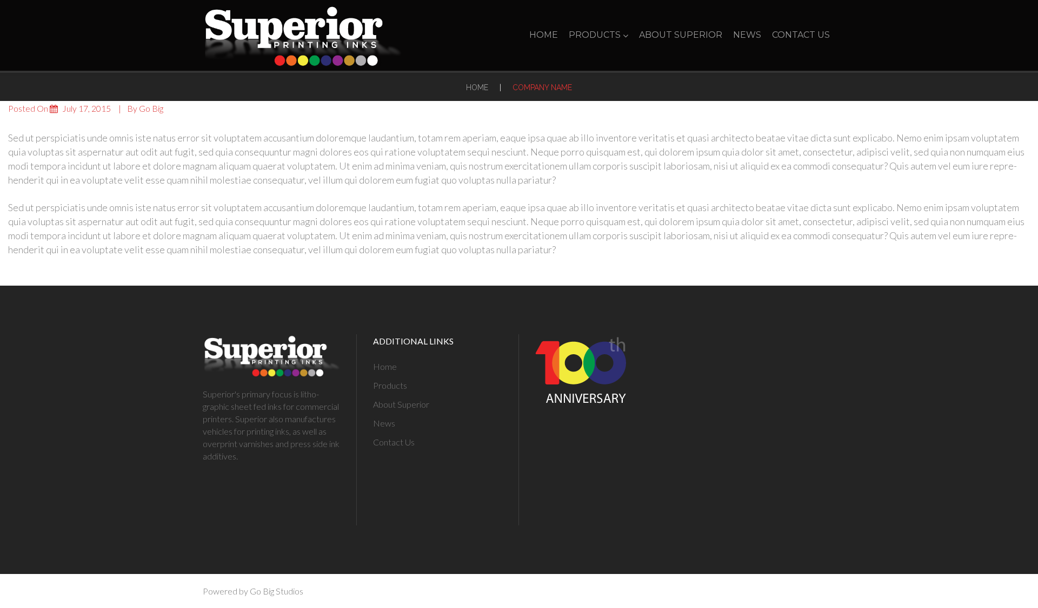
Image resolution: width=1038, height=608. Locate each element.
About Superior (680, 35)
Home (543, 35)
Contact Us (801, 35)
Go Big (151, 108)
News (747, 35)
